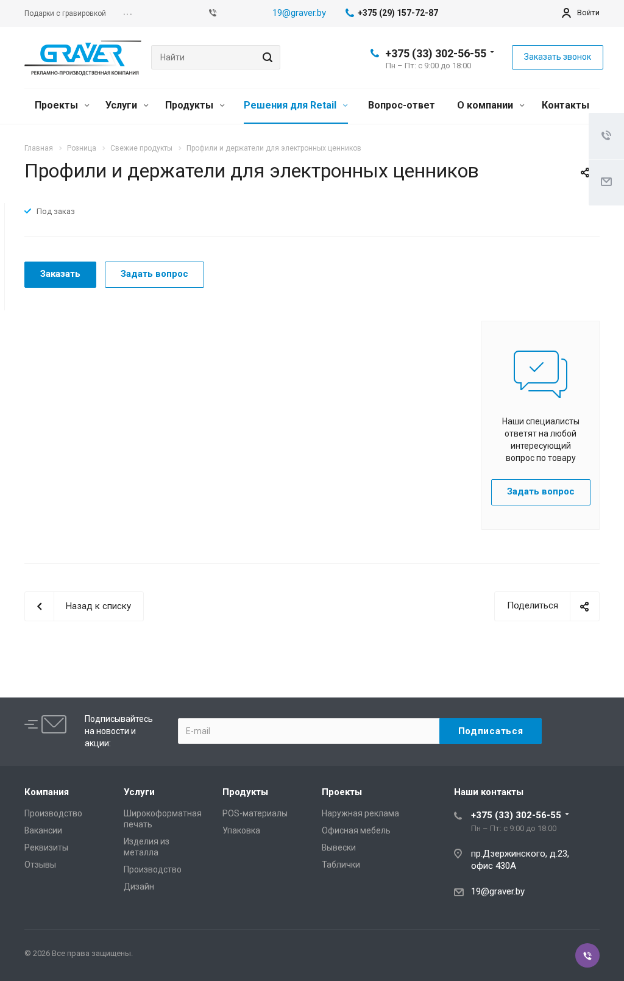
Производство (53, 813)
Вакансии (43, 830)
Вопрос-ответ (401, 105)
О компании (486, 105)
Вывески (339, 847)
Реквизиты (46, 847)
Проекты (57, 105)
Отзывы (40, 864)
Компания (46, 792)
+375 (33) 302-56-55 (435, 53)
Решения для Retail (291, 105)
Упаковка (241, 830)
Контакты (565, 105)
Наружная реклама (360, 813)
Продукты (190, 105)
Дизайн (139, 886)
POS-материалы (255, 813)
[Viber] (213, 13)
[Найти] (265, 57)
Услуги (122, 105)
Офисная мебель (356, 830)
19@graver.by (299, 12)
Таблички (341, 864)
